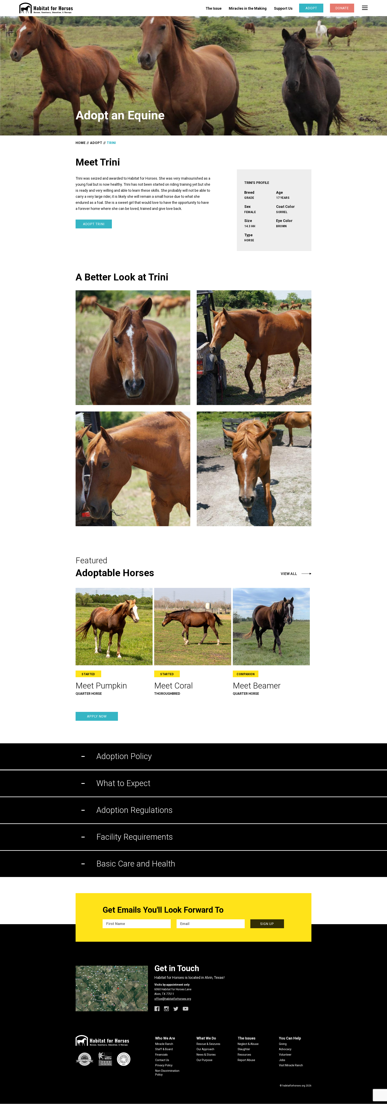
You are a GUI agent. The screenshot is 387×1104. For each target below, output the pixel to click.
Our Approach (205, 1049)
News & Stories (206, 1054)
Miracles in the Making (248, 8)
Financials (161, 1054)
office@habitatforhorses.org (172, 998)
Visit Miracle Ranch (291, 1065)
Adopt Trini (94, 224)
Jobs (282, 1060)
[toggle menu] (365, 8)
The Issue (214, 8)
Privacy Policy (164, 1065)
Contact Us (162, 1060)
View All (289, 574)
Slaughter (244, 1049)
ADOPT (96, 143)
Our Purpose (204, 1060)
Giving (283, 1044)
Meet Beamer (257, 686)
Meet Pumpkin (101, 686)
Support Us (283, 8)
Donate (342, 8)
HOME (81, 143)
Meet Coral (173, 686)
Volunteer (285, 1054)
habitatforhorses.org (293, 1085)
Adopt (311, 8)
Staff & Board (164, 1049)
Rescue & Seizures (208, 1044)
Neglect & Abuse (248, 1044)
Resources (244, 1054)
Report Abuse (246, 1060)
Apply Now (97, 716)
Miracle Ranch (164, 1044)
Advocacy (285, 1049)
